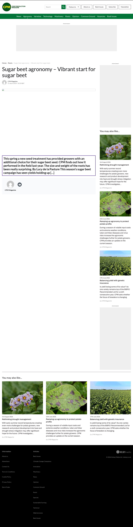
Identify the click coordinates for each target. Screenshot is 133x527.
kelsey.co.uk (127, 457)
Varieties (37, 16)
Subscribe (112, 7)
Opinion (75, 16)
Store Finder (6, 487)
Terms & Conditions (8, 472)
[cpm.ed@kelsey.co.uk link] (20, 185)
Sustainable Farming (39, 503)
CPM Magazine (12, 81)
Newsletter (125, 7)
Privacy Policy (6, 482)
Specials (35, 497)
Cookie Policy (6, 477)
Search (63, 7)
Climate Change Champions (42, 461)
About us (87, 7)
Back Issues (99, 7)
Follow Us (72, 7)
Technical (36, 508)
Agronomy (27, 16)
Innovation (36, 466)
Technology (47, 16)
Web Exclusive (38, 513)
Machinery (59, 16)
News (19, 16)
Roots (67, 16)
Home (4, 63)
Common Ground (88, 16)
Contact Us (5, 466)
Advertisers (6, 461)
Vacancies (101, 16)
